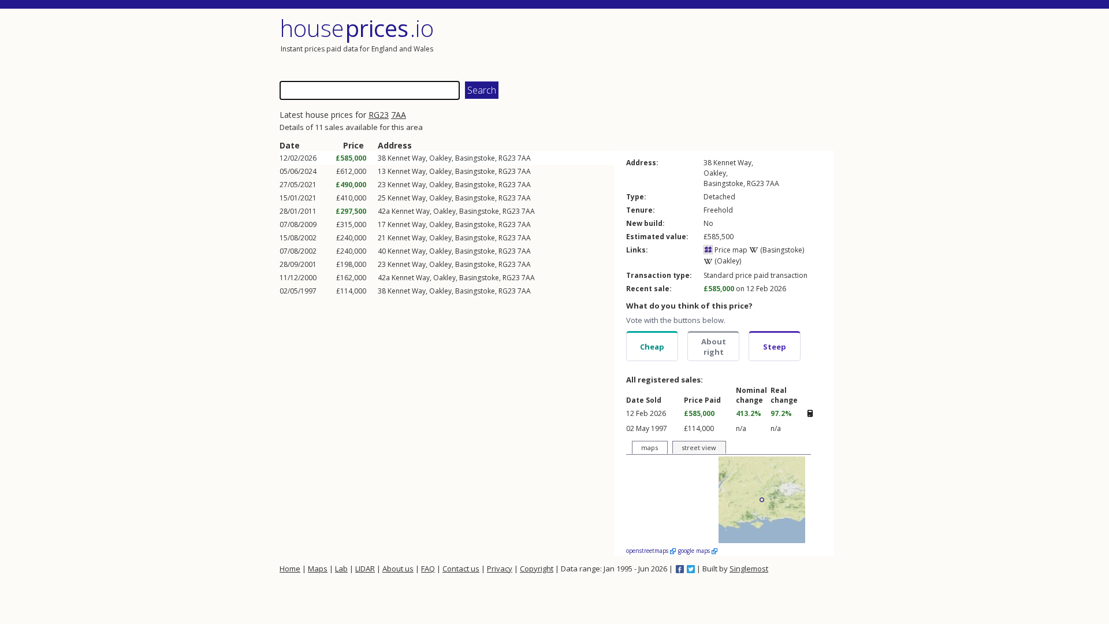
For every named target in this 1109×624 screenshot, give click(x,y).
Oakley (440, 158)
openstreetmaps (648, 551)
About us (398, 568)
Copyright (536, 568)
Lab (341, 568)
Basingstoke (475, 158)
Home (290, 568)
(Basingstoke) (781, 250)
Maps (318, 568)
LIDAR (365, 568)
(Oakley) (727, 261)
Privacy (499, 568)
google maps (695, 551)
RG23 (379, 114)
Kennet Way (407, 158)
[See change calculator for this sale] (809, 413)
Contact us (460, 568)
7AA (398, 114)
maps (649, 447)
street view (699, 447)
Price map (730, 250)
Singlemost (749, 568)
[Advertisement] (695, 43)
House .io (357, 28)
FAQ (428, 568)
